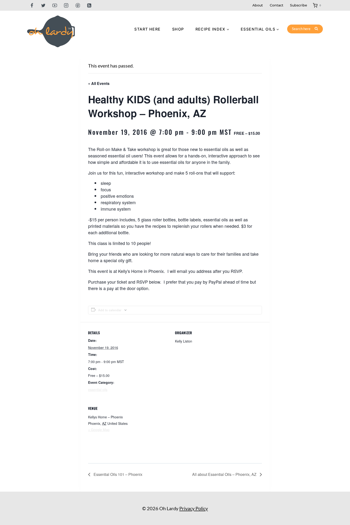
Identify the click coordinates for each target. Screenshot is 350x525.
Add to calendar (109, 310)
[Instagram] (66, 5)
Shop (178, 29)
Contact (276, 5)
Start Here (147, 29)
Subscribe (298, 5)
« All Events (99, 83)
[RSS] (89, 5)
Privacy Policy (193, 508)
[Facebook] (31, 5)
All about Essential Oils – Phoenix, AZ (224, 474)
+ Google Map (99, 429)
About (257, 5)
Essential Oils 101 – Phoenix (117, 474)
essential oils (97, 389)
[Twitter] (43, 5)
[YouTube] (54, 5)
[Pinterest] (77, 5)
